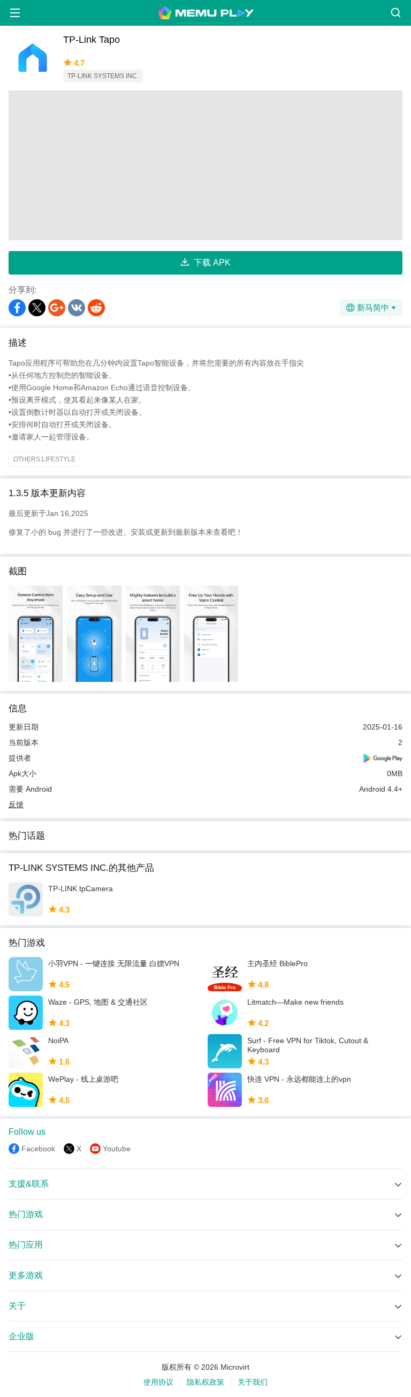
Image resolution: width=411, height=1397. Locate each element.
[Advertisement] (205, 165)
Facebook (38, 1148)
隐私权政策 (205, 1382)
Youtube (117, 1148)
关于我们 (253, 1382)
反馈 (16, 804)
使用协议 (158, 1382)
